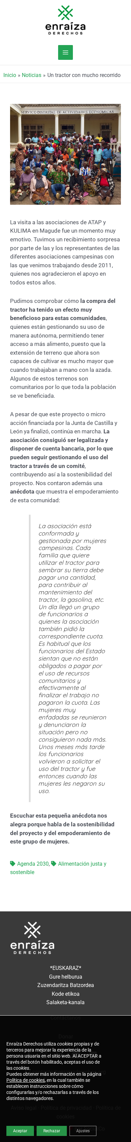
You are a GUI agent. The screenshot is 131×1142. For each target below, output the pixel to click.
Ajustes (83, 1131)
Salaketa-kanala (65, 1002)
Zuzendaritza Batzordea (65, 985)
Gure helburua (65, 977)
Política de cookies (25, 1080)
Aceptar (20, 1131)
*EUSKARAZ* (65, 968)
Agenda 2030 (33, 864)
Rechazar (51, 1131)
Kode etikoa (66, 994)
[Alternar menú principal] (65, 52)
